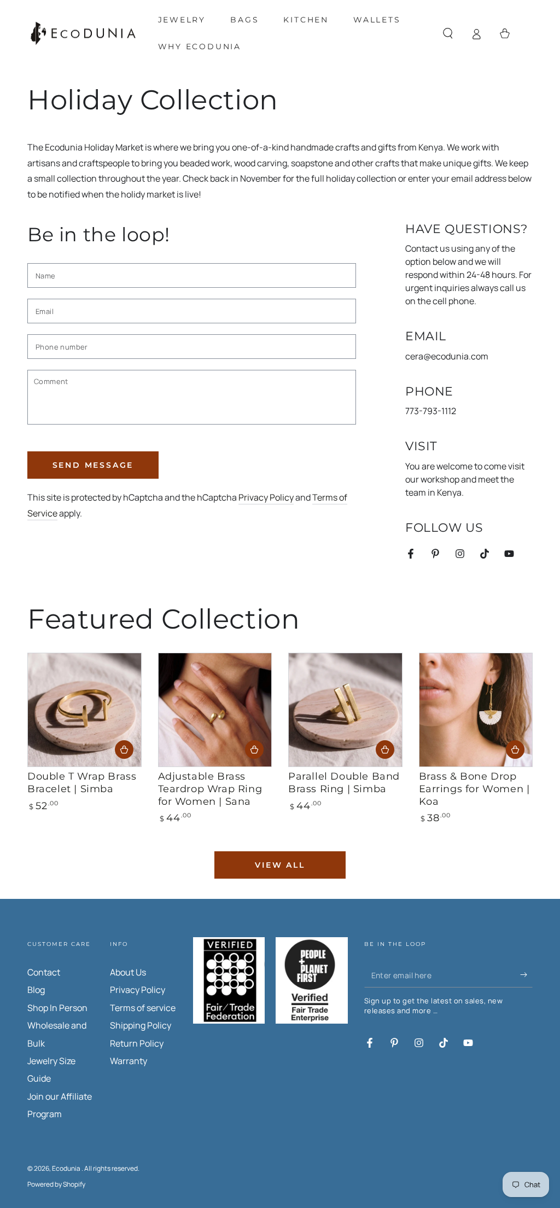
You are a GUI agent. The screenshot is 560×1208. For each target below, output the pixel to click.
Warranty (128, 1061)
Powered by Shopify (56, 1184)
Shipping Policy (140, 1025)
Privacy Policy (266, 497)
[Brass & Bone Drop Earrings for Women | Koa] (476, 709)
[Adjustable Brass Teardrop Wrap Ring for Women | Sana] (215, 709)
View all (280, 865)
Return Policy (137, 1043)
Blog (36, 990)
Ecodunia (66, 1168)
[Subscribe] (526, 975)
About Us (128, 972)
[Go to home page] (83, 34)
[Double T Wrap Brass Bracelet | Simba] (84, 709)
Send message (93, 465)
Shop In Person (57, 1008)
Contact (43, 972)
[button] (448, 33)
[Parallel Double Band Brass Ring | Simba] (345, 709)
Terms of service (143, 1008)
